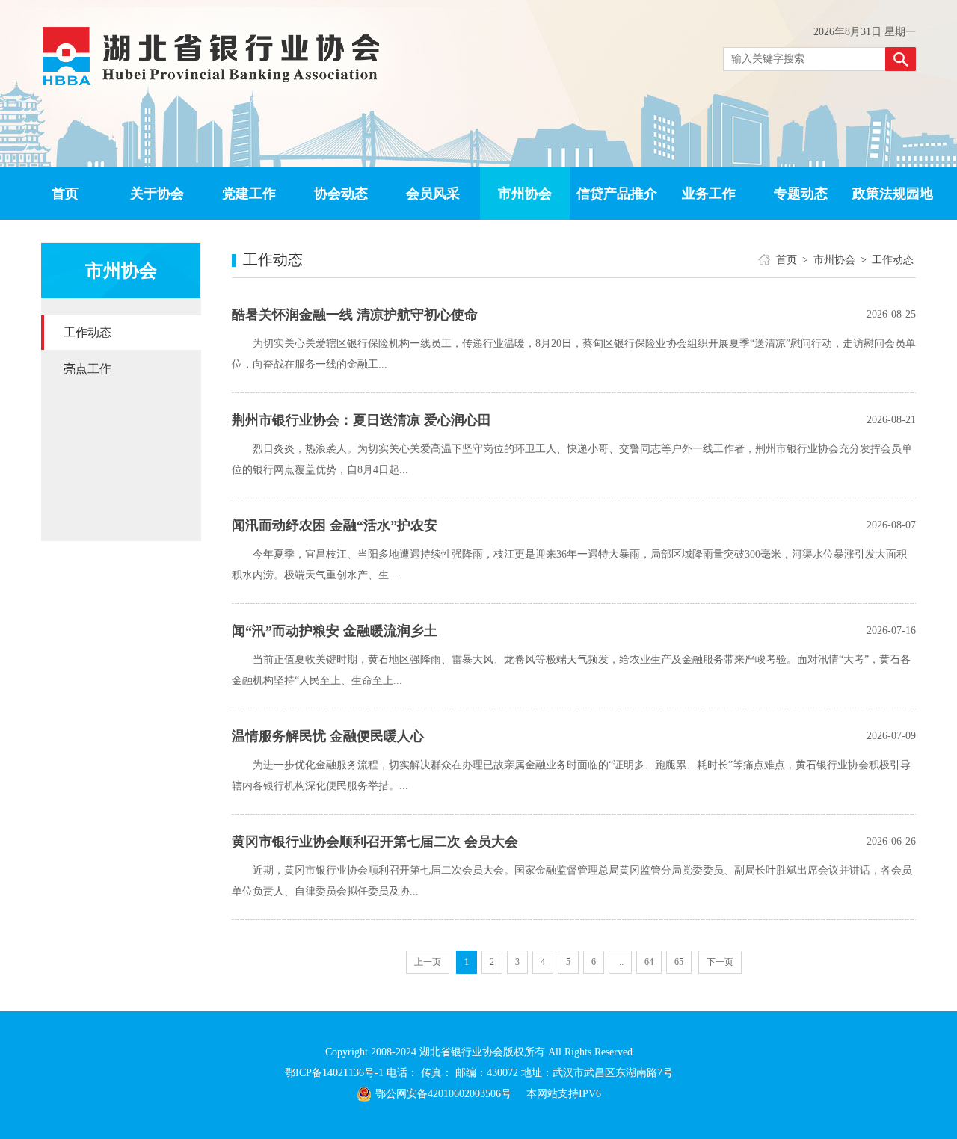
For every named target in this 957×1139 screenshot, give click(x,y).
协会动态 (341, 193)
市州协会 (525, 193)
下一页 (720, 962)
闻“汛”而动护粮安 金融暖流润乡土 (334, 630)
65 (678, 962)
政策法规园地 (892, 193)
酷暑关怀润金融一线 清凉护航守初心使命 (355, 314)
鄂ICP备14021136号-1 (336, 1072)
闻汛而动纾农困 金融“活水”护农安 (334, 525)
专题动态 (801, 193)
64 (648, 962)
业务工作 (709, 193)
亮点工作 (87, 368)
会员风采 (433, 193)
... (620, 962)
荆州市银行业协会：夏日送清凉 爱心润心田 (361, 420)
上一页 (427, 962)
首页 (65, 193)
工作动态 (87, 332)
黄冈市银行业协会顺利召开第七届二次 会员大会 (375, 841)
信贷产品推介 (616, 193)
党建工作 (249, 193)
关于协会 (157, 193)
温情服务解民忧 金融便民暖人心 (328, 736)
